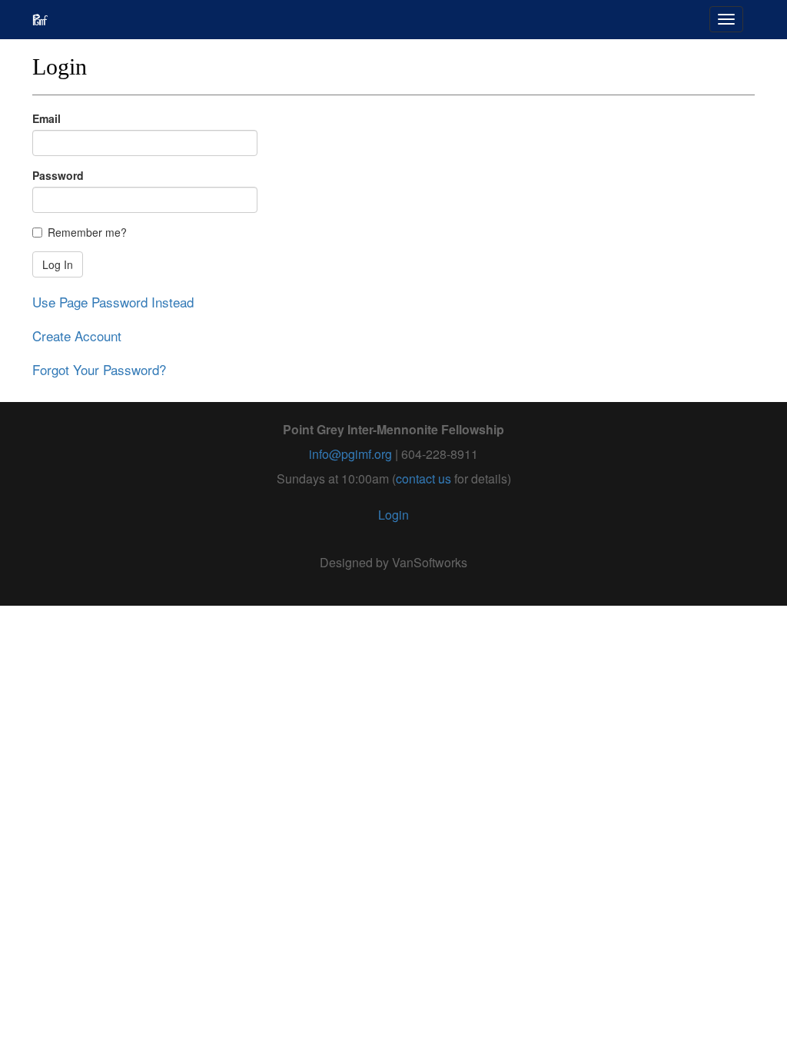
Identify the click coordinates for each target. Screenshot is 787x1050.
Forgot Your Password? (99, 369)
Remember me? (87, 232)
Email (46, 118)
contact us (423, 478)
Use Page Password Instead (113, 301)
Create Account (76, 335)
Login (393, 514)
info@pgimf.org (350, 454)
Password (58, 175)
